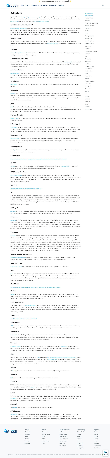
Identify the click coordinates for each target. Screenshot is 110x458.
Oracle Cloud (63, 445)
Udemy (14, 371)
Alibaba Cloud (89, 18)
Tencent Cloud (63, 441)
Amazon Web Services (91, 23)
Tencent (87, 91)
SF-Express (13, 326)
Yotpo (86, 104)
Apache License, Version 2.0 (48, 454)
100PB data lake (52, 359)
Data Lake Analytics (52, 43)
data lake (32, 387)
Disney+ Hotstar (89, 36)
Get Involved (80, 432)
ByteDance (13, 84)
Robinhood (88, 83)
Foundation (97, 448)
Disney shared (14, 118)
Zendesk (14, 407)
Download (61, 5)
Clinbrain (12, 93)
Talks (43, 438)
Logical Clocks (89, 71)
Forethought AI (14, 138)
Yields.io (87, 101)
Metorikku (13, 398)
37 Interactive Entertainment (18, 28)
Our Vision (27, 432)
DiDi (11, 107)
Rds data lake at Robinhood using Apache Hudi (23, 319)
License (96, 436)
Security (96, 438)
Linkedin (79, 445)
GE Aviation (88, 46)
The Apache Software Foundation (24, 454)
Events (96, 432)
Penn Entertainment (30, 305)
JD (11, 195)
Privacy (96, 441)
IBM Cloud (62, 443)
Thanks (96, 434)
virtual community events (41, 21)
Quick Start (45, 432)
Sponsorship (97, 445)
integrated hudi (65, 166)
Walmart (12, 378)
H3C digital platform (16, 175)
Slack (78, 436)
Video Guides (45, 441)
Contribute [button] (34, 5)
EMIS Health (13, 127)
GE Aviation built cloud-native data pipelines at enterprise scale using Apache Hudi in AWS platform (38, 159)
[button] (103, 6)
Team (26, 436)
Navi (11, 274)
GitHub (79, 438)
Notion (12, 294)
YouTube (79, 443)
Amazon (87, 20)
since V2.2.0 (64, 346)
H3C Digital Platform (91, 51)
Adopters (27, 443)
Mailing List (80, 448)
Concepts (27, 434)
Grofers (12, 166)
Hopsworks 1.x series (16, 266)
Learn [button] (27, 5)
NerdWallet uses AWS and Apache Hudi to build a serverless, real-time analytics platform (35, 287)
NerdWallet (88, 76)
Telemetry (96, 443)
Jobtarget (13, 211)
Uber (38, 357)
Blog (43, 436)
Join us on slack (14, 21)
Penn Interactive (89, 81)
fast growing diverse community (31, 17)
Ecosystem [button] (52, 5)
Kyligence (13, 220)
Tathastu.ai (13, 335)
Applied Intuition (15, 73)
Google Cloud (63, 434)
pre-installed (68, 62)
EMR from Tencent (15, 346)
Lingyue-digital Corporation (18, 257)
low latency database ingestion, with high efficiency (61, 357)
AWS (61, 432)
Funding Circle (14, 150)
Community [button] (43, 5)
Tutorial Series (46, 434)
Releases (27, 438)
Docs (22, 5)
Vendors (79, 434)
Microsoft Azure (64, 438)
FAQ (43, 443)
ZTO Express (13, 414)
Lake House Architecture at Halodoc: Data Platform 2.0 (25, 188)
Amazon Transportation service (19, 53)
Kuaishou (13, 235)
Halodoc (87, 53)
